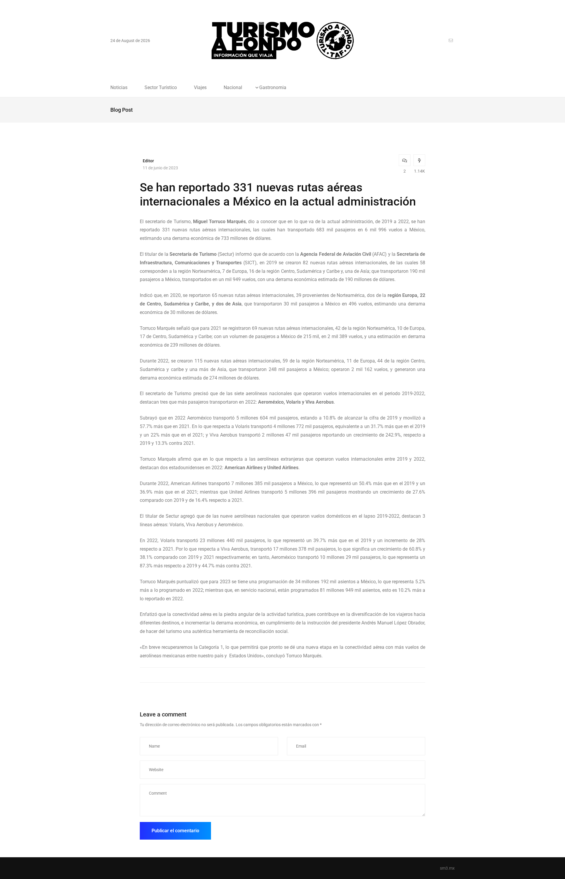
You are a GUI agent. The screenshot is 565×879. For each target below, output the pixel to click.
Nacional (233, 88)
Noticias (118, 88)
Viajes (200, 88)
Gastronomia (272, 88)
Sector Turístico (160, 88)
